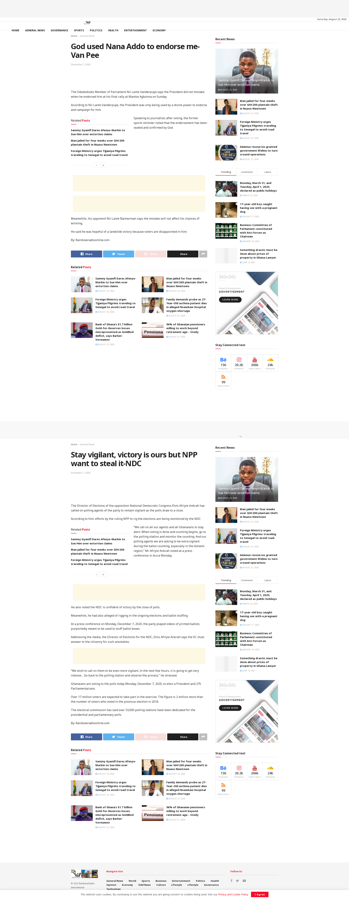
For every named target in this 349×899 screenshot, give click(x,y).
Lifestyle (176, 884)
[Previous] (96, 165)
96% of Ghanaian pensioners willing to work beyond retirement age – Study (185, 328)
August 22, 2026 (105, 290)
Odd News (144, 884)
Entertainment (135, 30)
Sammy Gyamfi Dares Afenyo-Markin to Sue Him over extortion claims (115, 282)
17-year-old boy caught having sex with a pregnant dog (258, 207)
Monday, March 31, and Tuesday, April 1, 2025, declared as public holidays (258, 186)
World (132, 880)
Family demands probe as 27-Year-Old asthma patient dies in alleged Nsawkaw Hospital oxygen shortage (186, 305)
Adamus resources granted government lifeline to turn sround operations (259, 150)
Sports (79, 30)
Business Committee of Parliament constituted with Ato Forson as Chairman (256, 230)
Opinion (111, 884)
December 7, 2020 (80, 64)
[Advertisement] (174, 8)
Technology (113, 889)
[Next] (103, 165)
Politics (96, 30)
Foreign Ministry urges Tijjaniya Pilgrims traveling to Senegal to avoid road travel (115, 303)
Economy (159, 30)
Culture (161, 884)
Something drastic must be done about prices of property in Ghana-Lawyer (258, 253)
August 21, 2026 (176, 315)
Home (15, 30)
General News (35, 30)
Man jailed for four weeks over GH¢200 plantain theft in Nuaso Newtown (186, 282)
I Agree (260, 894)
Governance (59, 30)
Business (161, 880)
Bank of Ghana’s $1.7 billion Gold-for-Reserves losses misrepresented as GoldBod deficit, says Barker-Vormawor (114, 331)
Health (113, 30)
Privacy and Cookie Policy (233, 894)
